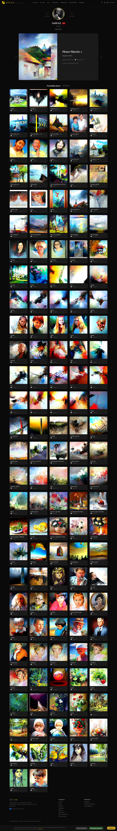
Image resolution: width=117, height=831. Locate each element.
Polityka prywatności (89, 804)
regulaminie (40, 829)
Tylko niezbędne (81, 828)
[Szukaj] (102, 2)
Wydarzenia (73, 2)
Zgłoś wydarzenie (63, 814)
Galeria (35, 2)
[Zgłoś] (107, 2)
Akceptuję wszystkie (96, 828)
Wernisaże (64, 2)
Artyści (42, 2)
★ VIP (48, 2)
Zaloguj (112, 2)
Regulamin (87, 802)
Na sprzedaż (66, 85)
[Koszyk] (105, 2)
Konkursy (55, 2)
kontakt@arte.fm (88, 806)
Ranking (81, 2)
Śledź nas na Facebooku (18, 808)
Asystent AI (111, 828)
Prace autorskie (62, 816)
